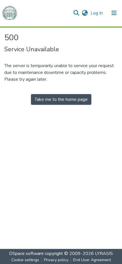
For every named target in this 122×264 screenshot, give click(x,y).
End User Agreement (92, 260)
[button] (84, 13)
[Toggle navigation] (114, 13)
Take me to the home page (61, 99)
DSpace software (26, 253)
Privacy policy (56, 260)
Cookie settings (25, 260)
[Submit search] (76, 13)
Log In (97, 13)
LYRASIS (104, 253)
